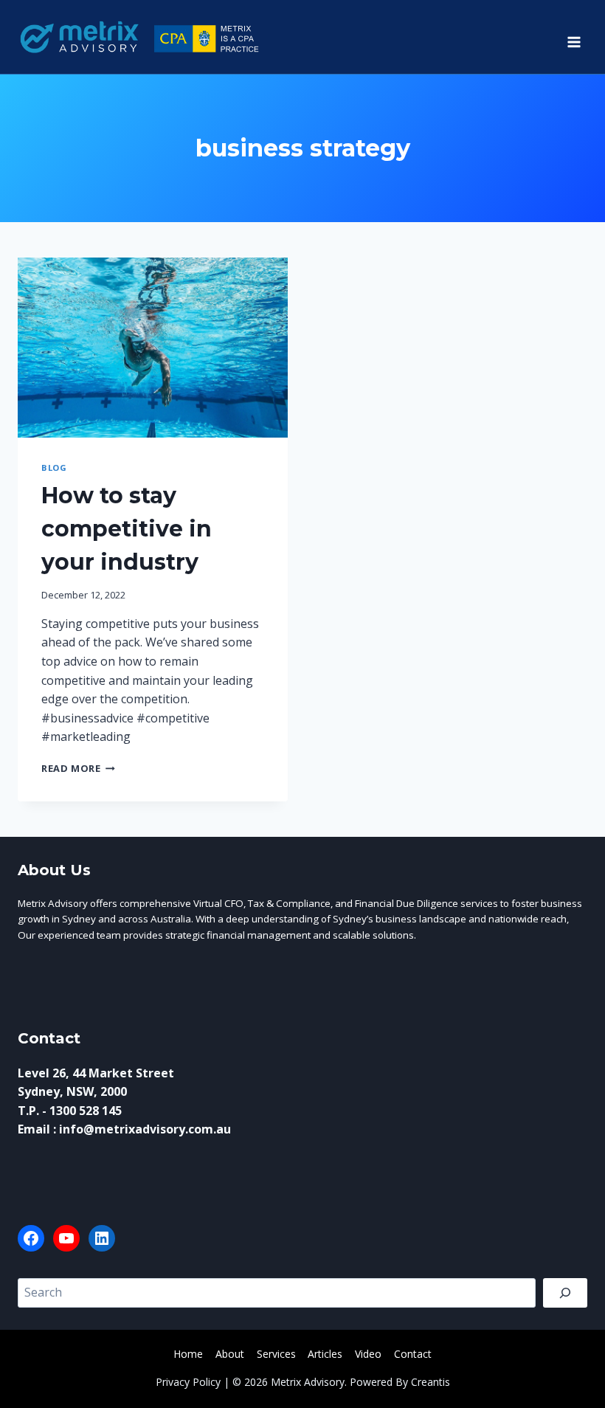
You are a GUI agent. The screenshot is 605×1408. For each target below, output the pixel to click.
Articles (325, 1354)
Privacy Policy (188, 1382)
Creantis (430, 1382)
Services (276, 1354)
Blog (53, 467)
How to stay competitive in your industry (126, 529)
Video (368, 1354)
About (229, 1354)
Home (188, 1354)
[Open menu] (573, 36)
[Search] (565, 1293)
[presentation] (153, 348)
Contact (413, 1354)
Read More (78, 768)
